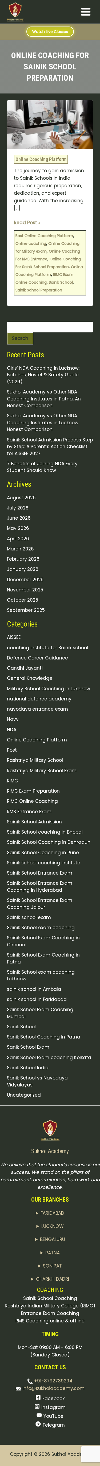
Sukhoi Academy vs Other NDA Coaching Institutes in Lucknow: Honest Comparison (43, 423)
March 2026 (20, 549)
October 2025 (22, 600)
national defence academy (39, 699)
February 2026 (23, 559)
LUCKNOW (52, 1226)
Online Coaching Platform (40, 159)
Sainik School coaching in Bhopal (45, 832)
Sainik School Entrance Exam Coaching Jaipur (39, 903)
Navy (13, 719)
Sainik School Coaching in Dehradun (48, 842)
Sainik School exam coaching (41, 927)
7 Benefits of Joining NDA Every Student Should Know (42, 467)
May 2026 (18, 528)
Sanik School (21, 1026)
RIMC (12, 781)
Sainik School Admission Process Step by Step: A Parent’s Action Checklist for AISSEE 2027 (50, 447)
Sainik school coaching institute (43, 863)
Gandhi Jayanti (25, 668)
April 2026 (18, 538)
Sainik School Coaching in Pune (43, 852)
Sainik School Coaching (50, 1298)
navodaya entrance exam (37, 709)
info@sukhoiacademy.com (53, 1388)
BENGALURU (52, 1239)
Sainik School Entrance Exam (39, 873)
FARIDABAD (52, 1213)
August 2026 (21, 497)
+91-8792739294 (53, 1381)
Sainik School (61, 282)
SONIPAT (52, 1266)
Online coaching (30, 243)
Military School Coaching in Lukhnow (48, 688)
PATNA (52, 1253)
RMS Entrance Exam (29, 811)
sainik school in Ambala (34, 989)
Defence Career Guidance (37, 658)
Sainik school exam (29, 917)
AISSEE (14, 637)
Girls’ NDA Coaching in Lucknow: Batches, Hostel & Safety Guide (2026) (43, 375)
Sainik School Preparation (38, 290)
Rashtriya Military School (35, 760)
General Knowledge (29, 678)
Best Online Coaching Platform (44, 235)
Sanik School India (28, 1067)
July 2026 (18, 508)
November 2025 (25, 590)
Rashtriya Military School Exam (42, 770)
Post (12, 750)
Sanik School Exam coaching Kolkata (49, 1057)
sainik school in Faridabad (37, 999)
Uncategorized (24, 1095)
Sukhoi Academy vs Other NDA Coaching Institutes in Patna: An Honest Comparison (44, 399)
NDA (11, 729)
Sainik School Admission (34, 822)
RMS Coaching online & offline (50, 1321)
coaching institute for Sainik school (47, 647)
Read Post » (27, 222)
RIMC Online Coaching (32, 801)
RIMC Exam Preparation (33, 791)
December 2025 (25, 579)
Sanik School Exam (28, 1047)
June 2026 (19, 518)
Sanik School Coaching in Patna (43, 1037)
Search (20, 338)
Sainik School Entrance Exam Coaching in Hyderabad (39, 886)
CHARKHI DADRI (52, 1279)
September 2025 (26, 610)
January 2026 (22, 569)
